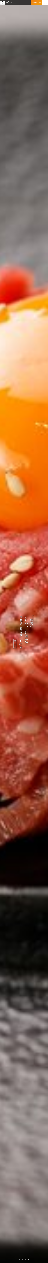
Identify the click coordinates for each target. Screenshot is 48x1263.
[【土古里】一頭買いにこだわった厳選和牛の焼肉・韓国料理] (8, 4)
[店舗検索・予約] (36, 2)
